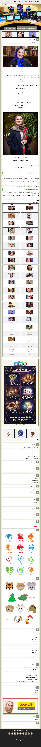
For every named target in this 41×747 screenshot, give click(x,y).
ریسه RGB (36, 524)
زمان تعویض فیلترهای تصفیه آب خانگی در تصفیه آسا (30, 667)
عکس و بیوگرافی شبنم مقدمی (26, 28)
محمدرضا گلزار (29, 270)
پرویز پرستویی (11, 341)
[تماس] (20, 733)
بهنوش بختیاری (11, 233)
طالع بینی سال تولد (35, 626)
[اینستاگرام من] (23, 733)
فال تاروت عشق (35, 654)
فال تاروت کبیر (35, 635)
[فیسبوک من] (26, 733)
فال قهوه (36, 478)
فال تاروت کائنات (35, 637)
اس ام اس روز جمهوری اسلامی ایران (33, 456)
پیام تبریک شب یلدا (35, 697)
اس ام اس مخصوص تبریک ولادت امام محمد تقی (31, 458)
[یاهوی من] (32, 733)
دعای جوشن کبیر (35, 502)
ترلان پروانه (29, 300)
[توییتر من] (18, 733)
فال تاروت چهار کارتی (34, 643)
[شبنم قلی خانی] (8, 34)
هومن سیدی (29, 218)
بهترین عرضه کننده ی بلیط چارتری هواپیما (32, 677)
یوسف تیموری (11, 211)
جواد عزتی (29, 356)
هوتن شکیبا (29, 292)
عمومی (33, 440)
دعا (37, 504)
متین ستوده (11, 322)
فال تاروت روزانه (35, 632)
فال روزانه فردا (35, 726)
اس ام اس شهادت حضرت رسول (33, 452)
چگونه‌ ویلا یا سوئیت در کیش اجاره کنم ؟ (32, 675)
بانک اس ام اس (20, 1)
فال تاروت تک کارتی (35, 639)
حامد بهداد (29, 226)
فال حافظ (34, 1)
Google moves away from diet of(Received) (32, 669)
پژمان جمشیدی (29, 334)
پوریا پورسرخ (11, 351)
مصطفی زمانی (11, 356)
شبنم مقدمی (29, 329)
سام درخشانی (12, 307)
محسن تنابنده (29, 211)
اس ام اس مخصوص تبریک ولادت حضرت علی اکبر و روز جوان (29, 449)
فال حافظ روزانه (35, 692)
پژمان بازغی (29, 285)
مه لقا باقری (11, 292)
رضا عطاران (11, 334)
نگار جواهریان (29, 263)
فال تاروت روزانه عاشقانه (34, 656)
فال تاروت (30, 1)
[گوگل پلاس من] (15, 733)
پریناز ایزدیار (29, 248)
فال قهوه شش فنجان (35, 482)
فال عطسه (36, 719)
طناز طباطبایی (11, 346)
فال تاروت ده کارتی (35, 652)
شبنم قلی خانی (11, 300)
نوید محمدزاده (29, 277)
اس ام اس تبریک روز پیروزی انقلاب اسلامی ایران (31, 447)
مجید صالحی (29, 255)
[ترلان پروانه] (20, 34)
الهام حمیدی (11, 248)
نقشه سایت (17, 739)
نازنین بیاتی (29, 341)
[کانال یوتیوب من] (12, 733)
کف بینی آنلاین (35, 489)
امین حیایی (11, 218)
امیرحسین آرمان (11, 240)
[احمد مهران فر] (32, 34)
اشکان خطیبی (29, 314)
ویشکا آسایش (11, 255)
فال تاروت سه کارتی (35, 641)
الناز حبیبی (29, 322)
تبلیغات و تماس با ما (8, 1)
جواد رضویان (29, 351)
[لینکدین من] (9, 733)
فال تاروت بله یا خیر (35, 659)
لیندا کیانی (29, 233)
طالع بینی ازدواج (35, 495)
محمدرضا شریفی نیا (29, 346)
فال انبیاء (36, 471)
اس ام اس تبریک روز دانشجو (33, 454)
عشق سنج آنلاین (35, 517)
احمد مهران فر (12, 314)
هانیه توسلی (11, 329)
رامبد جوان (11, 270)
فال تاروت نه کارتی (35, 650)
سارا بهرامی (11, 285)
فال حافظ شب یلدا (35, 694)
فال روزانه (25, 1)
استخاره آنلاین (15, 1)
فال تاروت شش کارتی (34, 648)
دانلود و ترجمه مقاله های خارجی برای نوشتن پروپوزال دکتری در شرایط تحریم (27, 681)
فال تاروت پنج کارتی (35, 646)
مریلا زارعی (11, 226)
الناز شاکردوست (29, 240)
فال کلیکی (36, 511)
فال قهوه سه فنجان (35, 480)
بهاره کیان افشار (11, 277)
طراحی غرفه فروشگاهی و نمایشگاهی (32, 679)
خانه (38, 1)
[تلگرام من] (29, 733)
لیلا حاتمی (29, 307)
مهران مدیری (11, 263)
